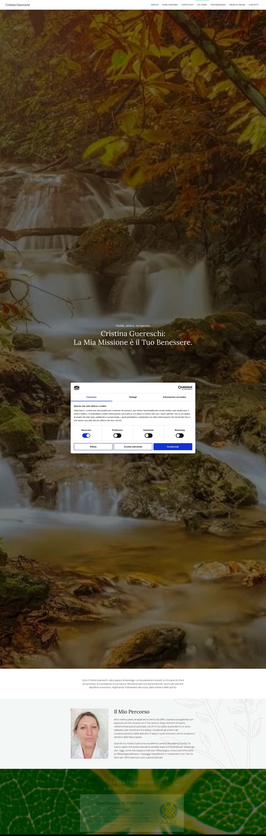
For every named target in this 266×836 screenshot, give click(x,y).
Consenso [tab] (91, 397)
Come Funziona (170, 5)
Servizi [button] (154, 5)
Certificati (187, 5)
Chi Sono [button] (202, 5)
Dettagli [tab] (133, 397)
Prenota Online (237, 5)
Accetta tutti (173, 447)
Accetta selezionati (133, 447)
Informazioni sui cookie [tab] (174, 397)
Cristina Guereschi (18, 4)
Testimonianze (218, 5)
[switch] (117, 435)
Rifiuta (93, 447)
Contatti (254, 5)
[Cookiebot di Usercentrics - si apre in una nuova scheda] (180, 388)
